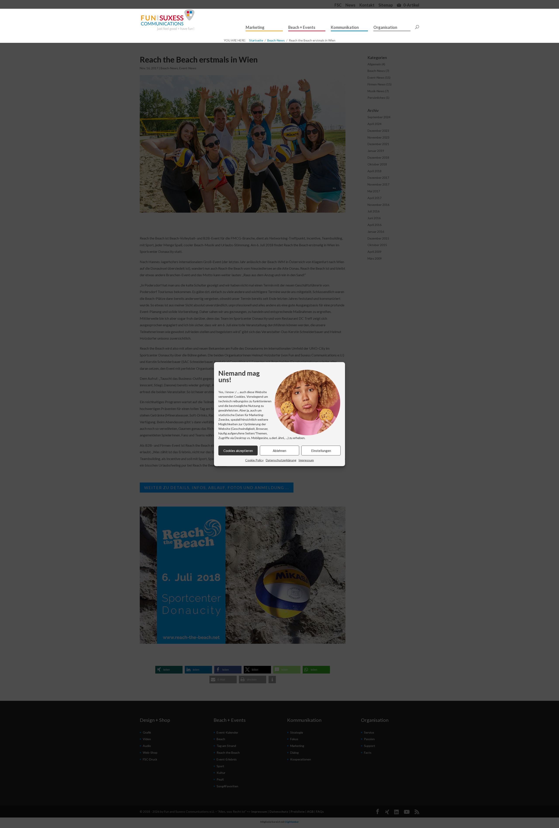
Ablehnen (279, 450)
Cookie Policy (254, 460)
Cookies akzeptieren (238, 450)
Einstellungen (321, 450)
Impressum (306, 460)
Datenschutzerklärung (281, 460)
